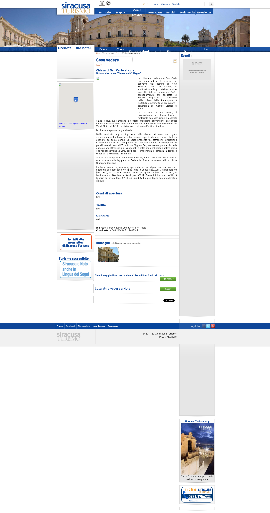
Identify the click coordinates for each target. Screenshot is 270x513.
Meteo (188, 51)
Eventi (172, 51)
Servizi (170, 12)
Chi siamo (165, 4)
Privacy (60, 326)
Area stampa (113, 326)
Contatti (176, 4)
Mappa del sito (84, 326)
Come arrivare (137, 12)
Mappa (120, 12)
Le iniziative (206, 51)
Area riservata (99, 326)
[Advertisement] (76, 181)
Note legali (70, 326)
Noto (99, 65)
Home (155, 4)
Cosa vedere (120, 51)
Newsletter (204, 12)
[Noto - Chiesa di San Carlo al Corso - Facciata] (108, 261)
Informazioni (154, 12)
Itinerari (154, 51)
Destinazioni (137, 51)
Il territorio (104, 12)
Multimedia (187, 12)
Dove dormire (103, 51)
